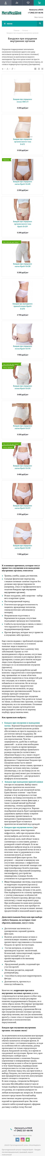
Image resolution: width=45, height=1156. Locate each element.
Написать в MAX (36, 9)
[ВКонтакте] (17, 1140)
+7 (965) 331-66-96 (35, 12)
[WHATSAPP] (28, 1140)
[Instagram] (22, 1140)
